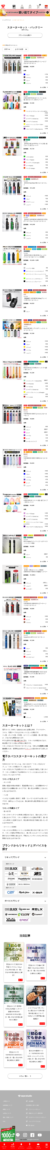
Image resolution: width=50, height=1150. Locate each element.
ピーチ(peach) (37, 165)
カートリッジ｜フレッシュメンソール (37, 275)
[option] (25, 12)
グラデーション (37, 202)
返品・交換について (8, 1117)
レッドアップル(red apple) (37, 162)
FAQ (4, 1121)
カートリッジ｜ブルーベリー (37, 281)
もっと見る (43, 133)
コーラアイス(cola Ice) (37, 121)
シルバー (37, 204)
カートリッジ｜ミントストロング (37, 271)
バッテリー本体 (37, 268)
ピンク (37, 432)
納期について (6, 1109)
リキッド (28, 748)
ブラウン (37, 622)
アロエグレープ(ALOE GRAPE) (37, 685)
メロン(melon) (37, 157)
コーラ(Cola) (37, 386)
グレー (37, 311)
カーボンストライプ (37, 441)
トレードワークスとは (34, 1121)
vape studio (23, 1139)
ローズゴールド (37, 657)
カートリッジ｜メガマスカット (37, 278)
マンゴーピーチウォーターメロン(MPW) (37, 112)
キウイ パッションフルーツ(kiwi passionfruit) (36, 125)
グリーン (37, 235)
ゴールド (37, 347)
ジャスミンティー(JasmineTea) (37, 381)
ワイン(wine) (37, 397)
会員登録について (7, 1105)
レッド (37, 438)
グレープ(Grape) (37, 115)
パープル (37, 350)
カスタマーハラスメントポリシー (37, 1117)
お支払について (7, 1113)
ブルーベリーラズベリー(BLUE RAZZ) (37, 688)
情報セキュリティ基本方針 (36, 1113)
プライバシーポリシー (34, 1109)
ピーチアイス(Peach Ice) (37, 118)
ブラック (37, 196)
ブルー (37, 199)
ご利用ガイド (6, 1101)
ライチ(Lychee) (37, 383)
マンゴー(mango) (37, 168)
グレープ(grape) (37, 159)
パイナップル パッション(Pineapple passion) (36, 393)
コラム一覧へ (23, 1076)
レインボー (37, 589)
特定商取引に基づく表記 (32, 1105)
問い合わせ (31, 1125)
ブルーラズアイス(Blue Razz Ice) (37, 129)
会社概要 (31, 1101)
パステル (37, 477)
